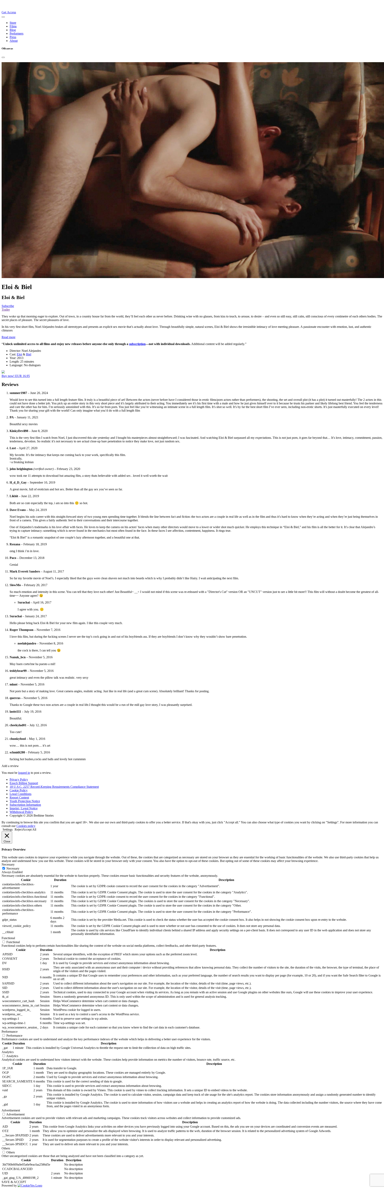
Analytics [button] (8, 1052)
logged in (24, 772)
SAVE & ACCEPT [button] (14, 1182)
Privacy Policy (19, 779)
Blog (13, 30)
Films (13, 26)
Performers (16, 33)
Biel (28, 354)
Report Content (19, 797)
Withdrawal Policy (21, 812)
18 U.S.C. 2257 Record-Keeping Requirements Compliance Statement (54, 786)
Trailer (6, 309)
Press (13, 37)
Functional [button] (8, 938)
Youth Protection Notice (25, 801)
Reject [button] (19, 829)
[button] (8, 337)
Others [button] (6, 1148)
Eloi (19, 354)
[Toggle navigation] (3, 17)
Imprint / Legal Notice (24, 808)
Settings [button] (8, 829)
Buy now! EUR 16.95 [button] (16, 376)
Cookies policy (25, 826)
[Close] (3, 57)
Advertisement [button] (11, 1110)
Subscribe (8, 306)
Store (13, 22)
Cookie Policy (19, 790)
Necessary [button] (8, 864)
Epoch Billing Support (24, 783)
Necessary (12, 868)
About (14, 40)
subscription (137, 344)
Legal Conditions (20, 794)
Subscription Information (25, 804)
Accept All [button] (29, 829)
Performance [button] (10, 1031)
